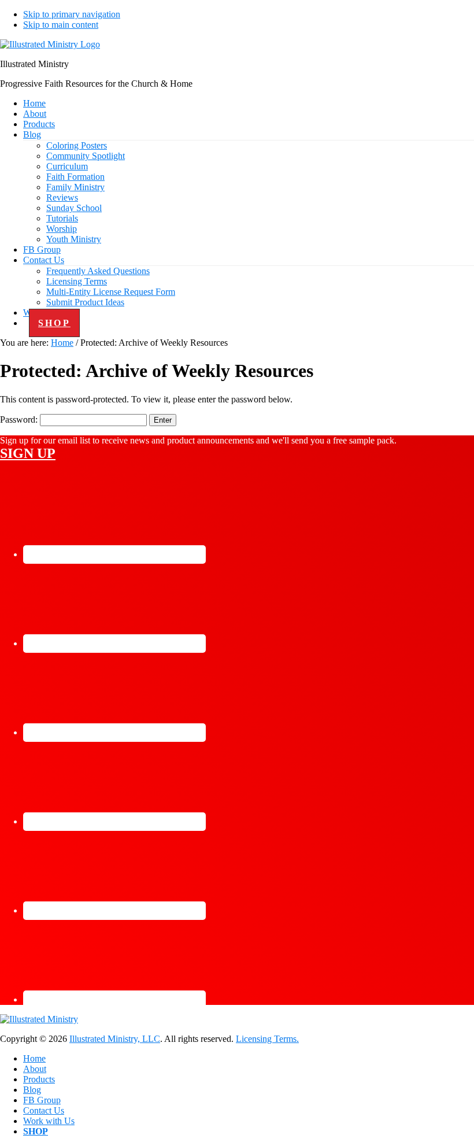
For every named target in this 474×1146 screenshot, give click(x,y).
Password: (20, 419)
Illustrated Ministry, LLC (114, 1039)
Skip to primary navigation (71, 14)
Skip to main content (60, 24)
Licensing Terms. (267, 1039)
